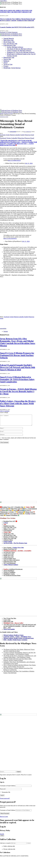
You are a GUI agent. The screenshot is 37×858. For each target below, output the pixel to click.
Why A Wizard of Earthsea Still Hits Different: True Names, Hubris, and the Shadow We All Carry (19, 665)
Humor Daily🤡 (5, 513)
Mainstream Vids (8, 57)
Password (2, 789)
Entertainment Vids (9, 45)
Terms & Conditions (9, 572)
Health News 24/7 (8, 555)
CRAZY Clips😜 (5, 508)
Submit (18, 771)
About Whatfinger (8, 570)
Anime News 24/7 (8, 557)
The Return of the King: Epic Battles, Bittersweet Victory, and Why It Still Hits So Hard (19, 650)
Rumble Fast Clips (8, 526)
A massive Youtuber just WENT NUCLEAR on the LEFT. (17, 27)
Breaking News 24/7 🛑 (10, 521)
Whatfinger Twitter (9, 574)
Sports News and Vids (9, 538)
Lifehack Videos (8, 540)
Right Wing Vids (8, 40)
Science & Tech (4, 116)
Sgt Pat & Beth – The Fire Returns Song (15, 543)
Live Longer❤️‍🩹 (14, 513)
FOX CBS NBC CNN (9, 527)
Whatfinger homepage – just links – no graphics (17, 550)
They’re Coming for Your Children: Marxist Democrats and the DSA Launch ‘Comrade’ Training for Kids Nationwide (17, 19)
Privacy (5, 66)
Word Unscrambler (9, 629)
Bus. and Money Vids (10, 43)
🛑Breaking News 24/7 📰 (7, 507)
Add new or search (5, 843)
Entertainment (7, 530)
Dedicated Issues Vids (9, 561)
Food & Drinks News (9, 558)
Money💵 (4, 510)
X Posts (5, 523)
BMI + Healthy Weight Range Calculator (15, 639)
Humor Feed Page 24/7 (10, 549)
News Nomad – (13, 547)
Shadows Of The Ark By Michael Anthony (21, 52)
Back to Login (4, 816)
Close (2, 835)
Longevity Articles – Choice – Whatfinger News (17, 636)
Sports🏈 (16, 510)
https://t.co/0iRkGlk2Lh (14, 160)
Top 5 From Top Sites (9, 618)
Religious (6, 61)
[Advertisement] (18, 88)
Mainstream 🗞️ (5, 512)
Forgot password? (5, 798)
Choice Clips (7, 532)
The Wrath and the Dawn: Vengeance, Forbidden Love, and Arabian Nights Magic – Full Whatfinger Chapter (19, 656)
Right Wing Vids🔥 (16, 508)
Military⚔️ (25, 508)
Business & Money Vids (10, 537)
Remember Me (6, 792)
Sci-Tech (26, 510)
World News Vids (9, 42)
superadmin (12, 131)
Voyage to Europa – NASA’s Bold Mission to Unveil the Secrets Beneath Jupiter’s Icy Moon (18, 391)
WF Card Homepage (9, 563)
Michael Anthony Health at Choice (13, 635)
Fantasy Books (7, 541)
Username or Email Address (7, 785)
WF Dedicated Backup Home (11, 575)
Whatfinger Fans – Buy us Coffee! (13, 623)
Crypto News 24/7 (8, 553)
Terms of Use (7, 64)
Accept (2, 834)
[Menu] (0, 109)
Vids (4, 524)
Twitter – (12, 512)
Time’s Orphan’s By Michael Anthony (19, 50)
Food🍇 (27, 513)
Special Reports (8, 38)
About (5, 63)
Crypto (9, 510)
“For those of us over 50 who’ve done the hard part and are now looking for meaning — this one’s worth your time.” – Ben (19, 626)
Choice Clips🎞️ (30, 507)
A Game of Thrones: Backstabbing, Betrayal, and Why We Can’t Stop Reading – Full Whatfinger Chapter (19, 653)
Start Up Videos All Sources (11, 560)
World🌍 (21, 510)
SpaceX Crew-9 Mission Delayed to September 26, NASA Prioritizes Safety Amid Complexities (17, 379)
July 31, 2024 (29, 163)
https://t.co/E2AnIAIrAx (10, 238)
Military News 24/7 (8, 529)
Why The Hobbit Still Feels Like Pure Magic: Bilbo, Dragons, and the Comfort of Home (17, 659)
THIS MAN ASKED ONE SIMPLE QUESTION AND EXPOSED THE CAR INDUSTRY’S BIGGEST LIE (16, 11)
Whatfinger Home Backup (11, 68)
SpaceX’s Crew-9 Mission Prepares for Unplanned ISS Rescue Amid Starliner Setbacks (17, 355)
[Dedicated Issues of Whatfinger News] (11, 34)
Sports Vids (7, 59)
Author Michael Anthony (15, 47)
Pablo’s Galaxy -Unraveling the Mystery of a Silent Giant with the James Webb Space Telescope (18, 403)
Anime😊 (22, 513)
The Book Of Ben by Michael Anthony (19, 49)
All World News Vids (9, 535)
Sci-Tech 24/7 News (9, 552)
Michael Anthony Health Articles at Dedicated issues (18, 638)
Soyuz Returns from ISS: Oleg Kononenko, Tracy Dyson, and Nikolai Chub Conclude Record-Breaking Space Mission (17, 342)
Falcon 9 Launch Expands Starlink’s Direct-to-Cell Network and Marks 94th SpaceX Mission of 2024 (17, 367)
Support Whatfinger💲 (12, 515)
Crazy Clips (6, 620)
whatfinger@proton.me (13, 569)
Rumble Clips (19, 507)
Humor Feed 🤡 (30, 512)
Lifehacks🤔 (21, 512)
